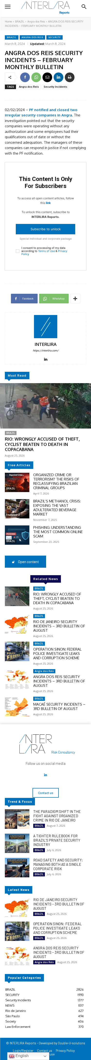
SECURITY (54, 37)
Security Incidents (55, 86)
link (48, 203)
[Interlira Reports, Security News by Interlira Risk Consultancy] (45, 7)
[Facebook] (25, 77)
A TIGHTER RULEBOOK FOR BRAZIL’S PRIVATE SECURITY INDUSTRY (56, 840)
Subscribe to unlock (46, 229)
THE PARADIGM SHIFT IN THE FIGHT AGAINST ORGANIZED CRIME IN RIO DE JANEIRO (57, 815)
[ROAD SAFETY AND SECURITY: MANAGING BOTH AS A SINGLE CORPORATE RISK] (17, 867)
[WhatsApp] (36, 77)
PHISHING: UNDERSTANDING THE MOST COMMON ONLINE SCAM (58, 531)
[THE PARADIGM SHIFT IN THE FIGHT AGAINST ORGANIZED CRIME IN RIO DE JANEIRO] (17, 819)
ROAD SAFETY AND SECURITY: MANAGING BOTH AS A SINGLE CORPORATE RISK (58, 864)
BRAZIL (19, 21)
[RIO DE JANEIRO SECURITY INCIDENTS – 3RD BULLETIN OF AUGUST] (17, 623)
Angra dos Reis (36, 21)
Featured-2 (13, 514)
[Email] (47, 77)
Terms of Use (46, 251)
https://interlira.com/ (45, 350)
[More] (75, 298)
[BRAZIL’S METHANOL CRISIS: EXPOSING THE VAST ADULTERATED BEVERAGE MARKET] (17, 508)
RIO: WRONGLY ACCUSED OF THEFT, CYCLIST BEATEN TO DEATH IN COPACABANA (42, 444)
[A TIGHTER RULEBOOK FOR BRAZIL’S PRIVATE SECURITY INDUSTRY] (17, 843)
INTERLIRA (46, 344)
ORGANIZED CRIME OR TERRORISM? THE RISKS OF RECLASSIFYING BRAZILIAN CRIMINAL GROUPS (56, 481)
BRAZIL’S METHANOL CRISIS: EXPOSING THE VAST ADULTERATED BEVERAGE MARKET (57, 507)
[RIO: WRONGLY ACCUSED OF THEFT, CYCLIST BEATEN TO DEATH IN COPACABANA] (45, 406)
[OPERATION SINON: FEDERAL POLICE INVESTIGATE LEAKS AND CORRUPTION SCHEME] (17, 651)
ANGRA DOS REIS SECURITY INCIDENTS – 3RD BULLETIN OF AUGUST (59, 681)
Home (8, 21)
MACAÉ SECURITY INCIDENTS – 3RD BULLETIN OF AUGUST (59, 706)
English (22, 1056)
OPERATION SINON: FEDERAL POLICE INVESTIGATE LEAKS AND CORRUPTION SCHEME (57, 653)
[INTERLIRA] (45, 326)
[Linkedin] (58, 77)
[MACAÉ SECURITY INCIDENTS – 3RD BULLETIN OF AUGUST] (17, 706)
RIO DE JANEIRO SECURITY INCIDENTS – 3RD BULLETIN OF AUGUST (59, 626)
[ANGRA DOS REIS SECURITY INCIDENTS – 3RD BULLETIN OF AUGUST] (17, 678)
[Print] (69, 77)
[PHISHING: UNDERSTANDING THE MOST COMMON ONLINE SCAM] (17, 535)
